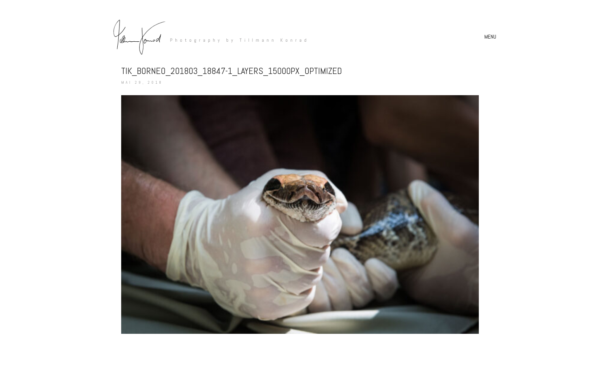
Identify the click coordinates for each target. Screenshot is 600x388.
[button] (491, 37)
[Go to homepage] (206, 36)
